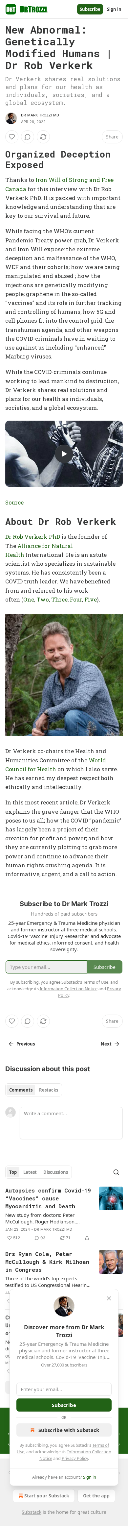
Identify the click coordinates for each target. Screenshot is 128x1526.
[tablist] (33, 1089)
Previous (25, 1044)
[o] (64, 454)
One (28, 599)
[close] (109, 1298)
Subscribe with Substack (68, 1430)
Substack (31, 1512)
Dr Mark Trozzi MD (40, 115)
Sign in (114, 9)
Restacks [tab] (48, 1090)
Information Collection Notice (68, 989)
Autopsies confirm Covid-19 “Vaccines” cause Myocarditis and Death (48, 1198)
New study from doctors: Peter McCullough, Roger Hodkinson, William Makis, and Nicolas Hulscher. (46, 1218)
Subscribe (90, 9)
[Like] (11, 136)
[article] (64, 1214)
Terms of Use (95, 982)
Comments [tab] (20, 1090)
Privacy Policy (75, 1458)
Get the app (96, 1495)
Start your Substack (46, 1495)
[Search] (116, 1172)
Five (90, 599)
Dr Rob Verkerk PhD (32, 536)
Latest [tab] (30, 1172)
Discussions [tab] (55, 1172)
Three (59, 599)
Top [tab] (13, 1172)
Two (42, 599)
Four (76, 599)
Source (14, 502)
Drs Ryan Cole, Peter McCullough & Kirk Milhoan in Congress (47, 1261)
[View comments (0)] (27, 136)
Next (106, 1044)
